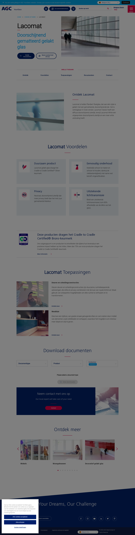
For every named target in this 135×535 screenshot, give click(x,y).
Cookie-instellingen (20, 527)
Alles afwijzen (20, 522)
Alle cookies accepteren (20, 517)
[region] (20, 516)
